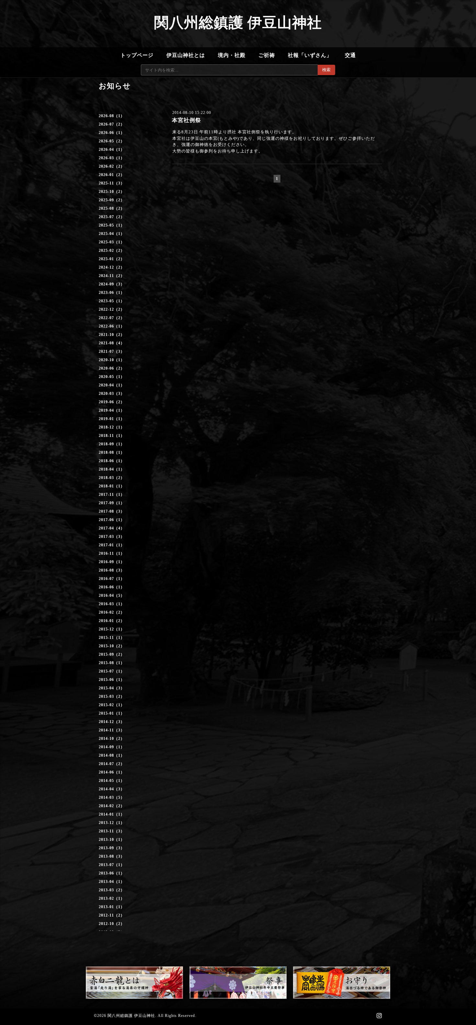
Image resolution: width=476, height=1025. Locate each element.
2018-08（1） (112, 452)
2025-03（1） (112, 242)
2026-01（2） (112, 175)
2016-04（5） (112, 595)
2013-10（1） (112, 839)
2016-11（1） (112, 553)
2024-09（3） (112, 284)
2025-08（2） (112, 208)
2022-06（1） (112, 326)
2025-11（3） (112, 183)
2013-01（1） (112, 907)
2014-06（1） (112, 772)
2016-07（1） (112, 578)
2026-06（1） (112, 132)
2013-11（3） (112, 831)
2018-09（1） (112, 444)
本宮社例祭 (186, 120)
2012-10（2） (112, 923)
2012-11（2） (112, 915)
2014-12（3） (112, 721)
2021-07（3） (112, 351)
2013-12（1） (112, 822)
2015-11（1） (112, 637)
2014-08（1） (112, 755)
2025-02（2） (112, 250)
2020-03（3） (112, 393)
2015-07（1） (112, 671)
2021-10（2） (112, 334)
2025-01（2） (112, 259)
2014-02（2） (112, 806)
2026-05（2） (112, 141)
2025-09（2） (112, 200)
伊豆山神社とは (185, 55)
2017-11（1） (112, 494)
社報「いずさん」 (310, 55)
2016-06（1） (112, 587)
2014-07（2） (112, 764)
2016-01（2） (112, 620)
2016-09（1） (112, 562)
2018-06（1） (112, 461)
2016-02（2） (112, 612)
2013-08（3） (112, 856)
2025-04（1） (112, 233)
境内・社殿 (231, 55)
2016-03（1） (112, 604)
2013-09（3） (112, 848)
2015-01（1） (112, 713)
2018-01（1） (112, 486)
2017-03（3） (112, 536)
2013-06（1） (112, 873)
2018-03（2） (112, 477)
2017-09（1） (112, 503)
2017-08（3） (112, 511)
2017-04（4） (112, 528)
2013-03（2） (112, 890)
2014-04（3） (112, 789)
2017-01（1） (112, 545)
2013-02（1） (112, 898)
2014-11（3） (112, 730)
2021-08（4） (112, 343)
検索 (326, 69)
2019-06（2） (112, 402)
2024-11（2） (112, 275)
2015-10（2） (112, 646)
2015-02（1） (112, 705)
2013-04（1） (112, 881)
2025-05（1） (112, 225)
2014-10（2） (112, 738)
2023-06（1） (112, 292)
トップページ (136, 55)
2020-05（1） (112, 376)
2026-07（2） (112, 124)
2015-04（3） (112, 688)
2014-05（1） (112, 780)
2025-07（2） (112, 217)
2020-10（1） (112, 360)
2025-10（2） (112, 191)
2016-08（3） (112, 570)
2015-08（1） (112, 663)
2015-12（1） (112, 629)
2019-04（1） (112, 410)
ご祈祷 (266, 55)
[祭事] (238, 982)
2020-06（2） (112, 368)
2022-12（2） (112, 309)
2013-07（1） (112, 865)
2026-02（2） (112, 166)
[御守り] (341, 982)
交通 (350, 55)
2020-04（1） (112, 385)
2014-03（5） (112, 797)
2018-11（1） (112, 435)
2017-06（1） (112, 520)
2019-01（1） (112, 419)
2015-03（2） (112, 696)
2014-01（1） (112, 814)
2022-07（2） (112, 318)
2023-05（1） (112, 301)
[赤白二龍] (134, 982)
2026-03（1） (112, 158)
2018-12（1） (112, 427)
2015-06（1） (112, 679)
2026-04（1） (112, 149)
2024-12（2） (112, 267)
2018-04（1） (112, 469)
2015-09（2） (112, 654)
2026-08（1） (112, 116)
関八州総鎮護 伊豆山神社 (238, 23)
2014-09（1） (112, 747)
